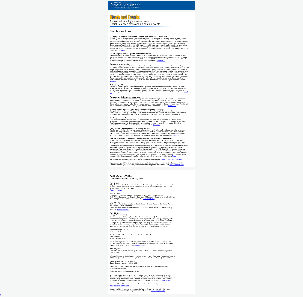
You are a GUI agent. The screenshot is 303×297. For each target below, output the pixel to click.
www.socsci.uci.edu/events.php (121, 285)
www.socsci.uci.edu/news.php (171, 159)
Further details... (116, 190)
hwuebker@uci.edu (176, 165)
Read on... (123, 50)
